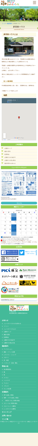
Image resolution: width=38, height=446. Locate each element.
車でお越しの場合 (9, 395)
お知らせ (5, 320)
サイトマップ (6, 412)
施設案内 (9, 23)
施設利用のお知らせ (10, 163)
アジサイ (6, 383)
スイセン (6, 377)
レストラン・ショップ (10, 354)
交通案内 (5, 392)
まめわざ (11, 299)
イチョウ (6, 386)
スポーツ (6, 357)
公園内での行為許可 (10, 157)
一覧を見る (19, 203)
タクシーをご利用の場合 (10, 403)
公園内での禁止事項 (10, 160)
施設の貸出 (7, 151)
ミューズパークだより (10, 329)
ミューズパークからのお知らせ (12, 323)
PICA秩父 (3, 242)
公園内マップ (8, 148)
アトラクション (8, 349)
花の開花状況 (7, 369)
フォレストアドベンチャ (14, 242)
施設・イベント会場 (9, 352)
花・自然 (6, 360)
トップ (4, 23)
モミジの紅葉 (7, 388)
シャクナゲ (7, 380)
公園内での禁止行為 (9, 343)
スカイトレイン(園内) (10, 406)
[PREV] (2, 210)
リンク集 (5, 419)
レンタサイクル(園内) (10, 409)
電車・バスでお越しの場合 (11, 397)
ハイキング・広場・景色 (10, 363)
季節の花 (5, 366)
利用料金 (6, 154)
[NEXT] (35, 210)
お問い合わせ (6, 415)
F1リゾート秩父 (26, 242)
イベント (6, 326)
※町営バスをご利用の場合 (12, 400)
